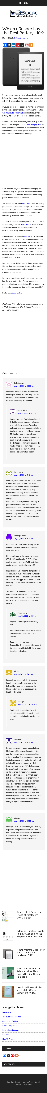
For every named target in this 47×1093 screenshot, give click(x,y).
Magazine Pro (27, 1082)
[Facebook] (5, 45)
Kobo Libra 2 (26, 204)
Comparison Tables (10, 1021)
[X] (9, 45)
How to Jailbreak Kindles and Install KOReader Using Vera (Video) (30, 990)
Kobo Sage (27, 236)
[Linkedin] (14, 45)
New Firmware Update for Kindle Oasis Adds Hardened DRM (31, 952)
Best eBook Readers (10, 1030)
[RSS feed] (17, 1055)
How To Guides (8, 1039)
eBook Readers (16, 293)
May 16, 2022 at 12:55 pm (24, 821)
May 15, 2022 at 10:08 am (27, 704)
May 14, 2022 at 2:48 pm (23, 475)
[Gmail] (27, 45)
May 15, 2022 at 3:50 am (27, 413)
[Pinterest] (18, 45)
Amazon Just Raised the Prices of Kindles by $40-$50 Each (29, 915)
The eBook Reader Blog (11, 1017)
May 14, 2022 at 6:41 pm (23, 674)
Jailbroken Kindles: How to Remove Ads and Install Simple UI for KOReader (30, 934)
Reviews (5, 1035)
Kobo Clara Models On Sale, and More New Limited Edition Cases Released (28, 972)
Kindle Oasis (26, 224)
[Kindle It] (22, 45)
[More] (31, 45)
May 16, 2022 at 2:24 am (27, 616)
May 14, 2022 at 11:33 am (24, 386)
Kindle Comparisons (10, 1026)
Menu (25, 3)
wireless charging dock (32, 125)
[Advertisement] (23, 161)
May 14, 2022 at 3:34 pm (23, 539)
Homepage (6, 1012)
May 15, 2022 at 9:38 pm (23, 742)
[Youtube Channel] (12, 1055)
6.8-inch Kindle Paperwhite (13, 113)
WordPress (28, 1085)
